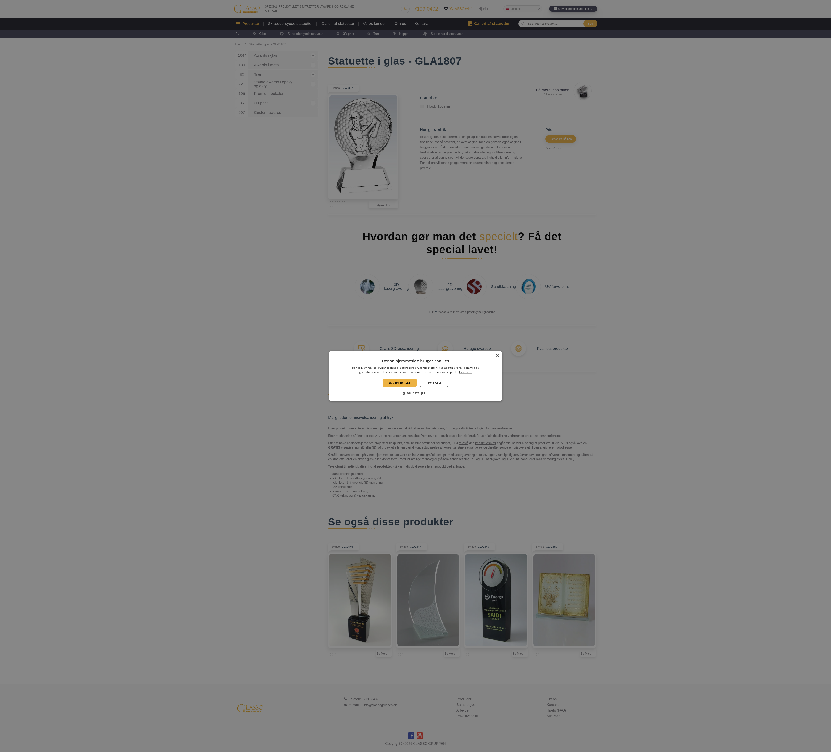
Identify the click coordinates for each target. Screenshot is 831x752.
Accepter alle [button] (399, 382)
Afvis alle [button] (434, 382)
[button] (415, 393)
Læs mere (465, 372)
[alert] (415, 376)
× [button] (497, 355)
